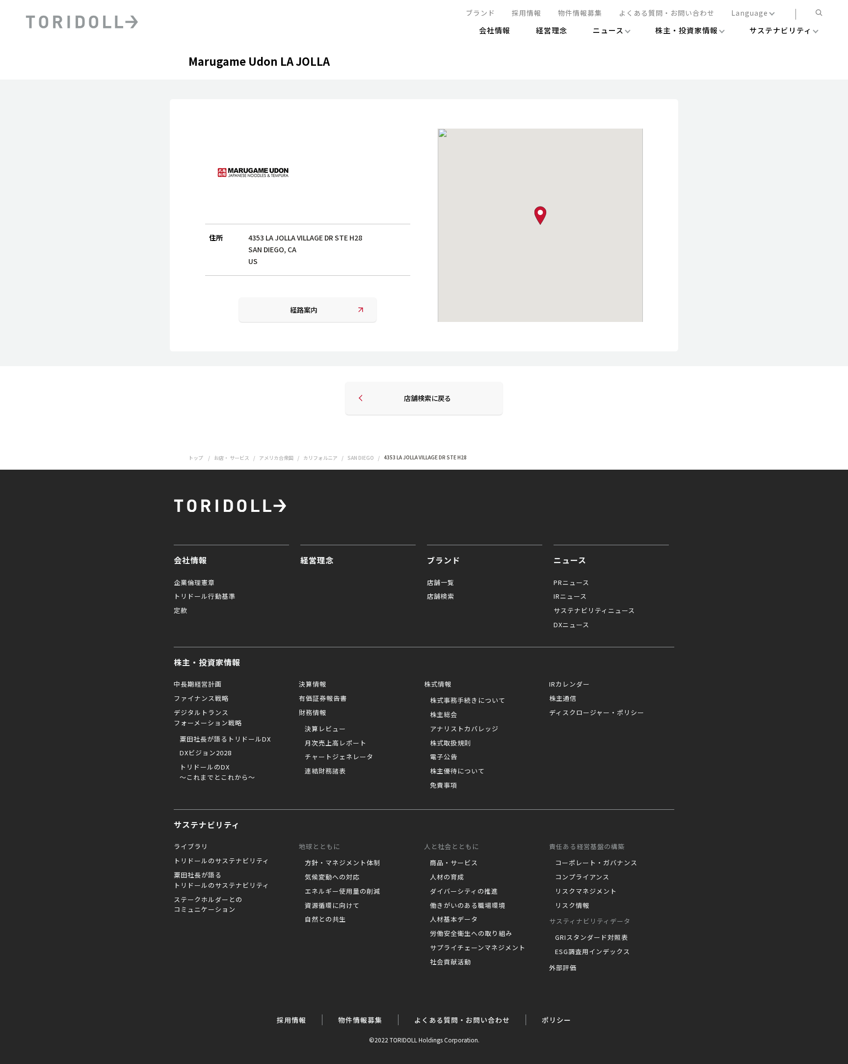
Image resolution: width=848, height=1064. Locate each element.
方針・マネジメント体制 (342, 862)
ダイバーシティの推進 (464, 891)
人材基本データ (454, 919)
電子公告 (443, 756)
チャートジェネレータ (339, 756)
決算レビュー (325, 728)
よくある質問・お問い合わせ (667, 13)
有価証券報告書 (323, 698)
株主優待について (457, 770)
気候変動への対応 (332, 876)
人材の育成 (447, 876)
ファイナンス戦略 (201, 698)
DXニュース (571, 624)
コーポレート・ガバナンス (596, 862)
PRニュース (571, 582)
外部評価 (563, 967)
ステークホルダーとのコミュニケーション (208, 904)
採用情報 (526, 13)
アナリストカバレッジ (464, 728)
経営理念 (317, 560)
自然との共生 (325, 919)
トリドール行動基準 (205, 596)
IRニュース (570, 596)
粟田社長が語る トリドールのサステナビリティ (221, 880)
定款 (180, 610)
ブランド (480, 13)
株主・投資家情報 (207, 662)
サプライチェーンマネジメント (478, 947)
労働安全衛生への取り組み (471, 933)
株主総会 (443, 714)
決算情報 (312, 684)
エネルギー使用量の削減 (342, 891)
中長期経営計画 (198, 684)
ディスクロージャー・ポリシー (596, 712)
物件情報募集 (580, 13)
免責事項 (443, 785)
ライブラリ (191, 846)
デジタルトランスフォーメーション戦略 (208, 717)
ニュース (570, 560)
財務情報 (312, 712)
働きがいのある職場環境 (467, 905)
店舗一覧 (440, 582)
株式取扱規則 (450, 742)
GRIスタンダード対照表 (591, 937)
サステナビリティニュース (594, 610)
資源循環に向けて (332, 905)
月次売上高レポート (336, 742)
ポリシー (556, 1020)
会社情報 (190, 560)
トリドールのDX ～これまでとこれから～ (217, 772)
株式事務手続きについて (467, 700)
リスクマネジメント (586, 891)
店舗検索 (440, 596)
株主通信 (563, 698)
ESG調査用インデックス (592, 951)
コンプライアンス (582, 876)
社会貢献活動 (450, 961)
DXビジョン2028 (206, 752)
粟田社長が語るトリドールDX (225, 739)
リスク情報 (572, 905)
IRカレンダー (569, 684)
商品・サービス (454, 862)
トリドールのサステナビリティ (221, 860)
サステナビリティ (207, 824)
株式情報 (437, 684)
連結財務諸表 (325, 770)
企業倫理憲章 (194, 582)
